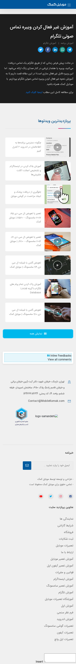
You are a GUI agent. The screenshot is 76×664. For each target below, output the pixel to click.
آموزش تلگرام (49, 43)
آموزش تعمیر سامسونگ (59, 586)
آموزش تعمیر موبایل (62, 559)
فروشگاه (68, 532)
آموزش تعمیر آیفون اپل (60, 565)
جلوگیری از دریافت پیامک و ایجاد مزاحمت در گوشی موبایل (26, 194)
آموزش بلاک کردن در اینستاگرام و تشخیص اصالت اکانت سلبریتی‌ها (25, 170)
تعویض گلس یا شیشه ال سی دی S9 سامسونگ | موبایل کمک (25, 265)
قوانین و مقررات (64, 572)
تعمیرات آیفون (65, 632)
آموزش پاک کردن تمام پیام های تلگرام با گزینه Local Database (25, 288)
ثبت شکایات (66, 539)
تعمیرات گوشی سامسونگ (58, 626)
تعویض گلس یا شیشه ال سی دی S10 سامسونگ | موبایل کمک (25, 312)
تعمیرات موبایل (64, 545)
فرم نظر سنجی (65, 612)
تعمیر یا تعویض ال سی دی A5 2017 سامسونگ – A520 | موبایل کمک (25, 217)
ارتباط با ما (67, 552)
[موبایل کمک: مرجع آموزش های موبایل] (56, 5)
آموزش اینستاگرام (63, 579)
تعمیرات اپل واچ (63, 639)
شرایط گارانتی (65, 525)
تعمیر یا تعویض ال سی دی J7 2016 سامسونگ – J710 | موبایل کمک (25, 241)
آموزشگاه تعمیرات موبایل (59, 599)
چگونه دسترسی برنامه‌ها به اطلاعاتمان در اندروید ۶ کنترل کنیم (26, 147)
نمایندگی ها (66, 519)
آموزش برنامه (67, 43)
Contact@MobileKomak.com (46, 401)
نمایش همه (36, 334)
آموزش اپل (67, 606)
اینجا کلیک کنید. (33, 92)
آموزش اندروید (65, 619)
